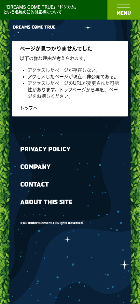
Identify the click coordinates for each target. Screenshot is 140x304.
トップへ (29, 108)
